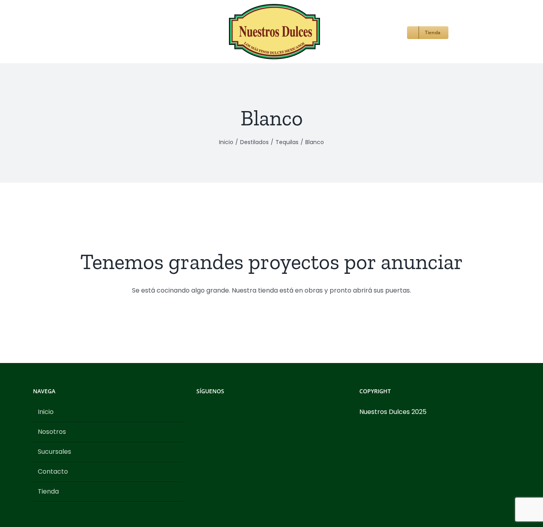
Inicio (46, 411)
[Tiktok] (220, 412)
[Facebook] (198, 412)
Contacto (53, 471)
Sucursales (54, 451)
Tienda (48, 491)
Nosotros (52, 431)
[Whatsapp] (231, 412)
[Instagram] (209, 412)
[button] (420, 31)
